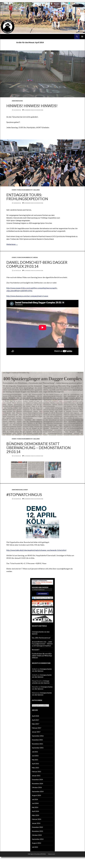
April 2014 (35, 811)
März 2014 (35, 815)
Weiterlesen (12, 244)
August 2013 (36, 843)
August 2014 (36, 795)
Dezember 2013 (37, 827)
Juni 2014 (35, 803)
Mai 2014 (35, 807)
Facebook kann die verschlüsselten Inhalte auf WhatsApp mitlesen (42, 656)
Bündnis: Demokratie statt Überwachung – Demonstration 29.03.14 (38, 447)
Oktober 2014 (37, 787)
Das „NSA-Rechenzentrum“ (41, 638)
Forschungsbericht (25, 190)
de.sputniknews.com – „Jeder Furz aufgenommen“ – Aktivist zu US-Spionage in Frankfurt (42, 644)
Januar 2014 (36, 823)
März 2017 (35, 724)
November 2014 (37, 783)
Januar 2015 (36, 775)
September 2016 (37, 736)
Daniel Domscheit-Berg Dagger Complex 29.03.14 (36, 264)
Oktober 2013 (37, 835)
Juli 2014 (35, 799)
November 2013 (37, 831)
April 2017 (35, 720)
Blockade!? (35, 650)
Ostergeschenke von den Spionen (42, 670)
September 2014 (37, 791)
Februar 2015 (36, 771)
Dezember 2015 (37, 740)
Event (14, 190)
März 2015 (35, 768)
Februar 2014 (36, 819)
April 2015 (35, 764)
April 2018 (35, 716)
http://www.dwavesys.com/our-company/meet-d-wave (27, 296)
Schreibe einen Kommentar (33, 110)
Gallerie (36, 190)
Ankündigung (17, 101)
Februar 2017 (36, 728)
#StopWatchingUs (24, 494)
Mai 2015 (35, 760)
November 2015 (37, 744)
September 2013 (37, 839)
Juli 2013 (35, 847)
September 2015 (37, 748)
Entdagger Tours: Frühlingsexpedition (27, 197)
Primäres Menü (82, 36)
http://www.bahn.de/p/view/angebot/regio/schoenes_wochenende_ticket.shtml (36, 550)
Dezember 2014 (37, 779)
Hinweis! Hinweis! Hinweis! (32, 105)
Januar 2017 (36, 732)
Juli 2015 (35, 752)
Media (35, 257)
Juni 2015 (35, 756)
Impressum (51, 854)
